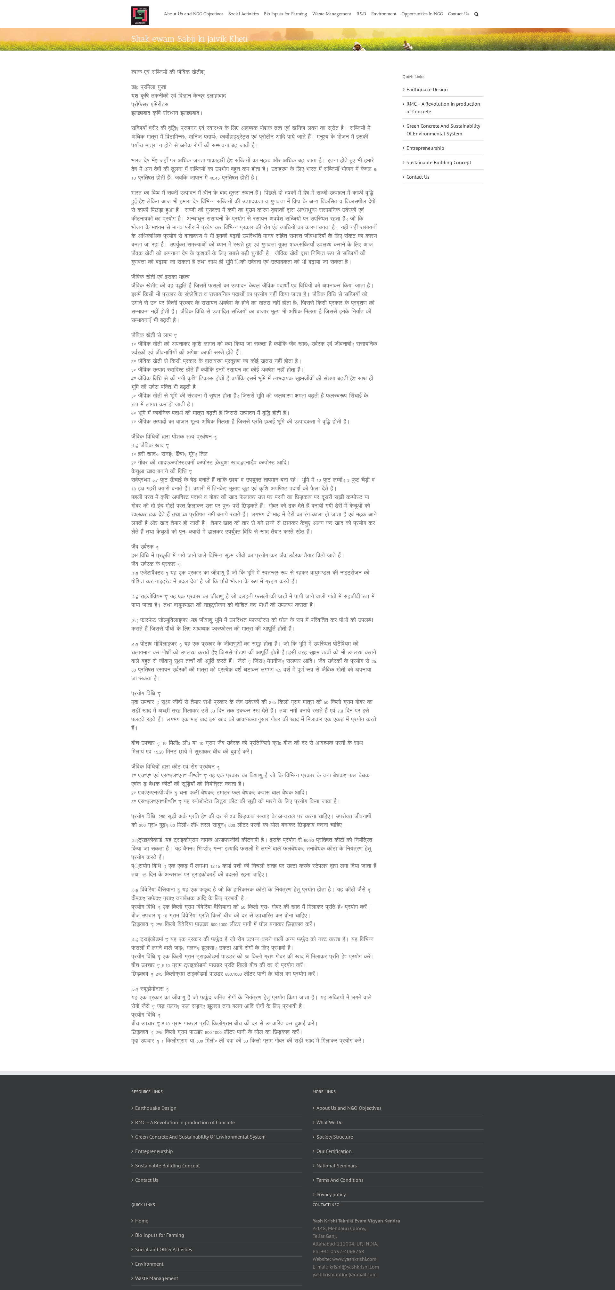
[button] (476, 13)
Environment (149, 1264)
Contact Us (418, 176)
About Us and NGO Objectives (348, 1108)
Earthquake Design (427, 89)
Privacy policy (331, 1194)
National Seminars (336, 1165)
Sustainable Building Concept (438, 162)
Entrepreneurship (425, 148)
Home (141, 1220)
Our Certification (334, 1151)
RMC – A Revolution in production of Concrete (185, 1122)
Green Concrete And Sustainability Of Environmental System (200, 1136)
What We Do (329, 1122)
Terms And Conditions (340, 1180)
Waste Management (156, 1278)
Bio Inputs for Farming (159, 1235)
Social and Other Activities (163, 1249)
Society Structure (334, 1136)
